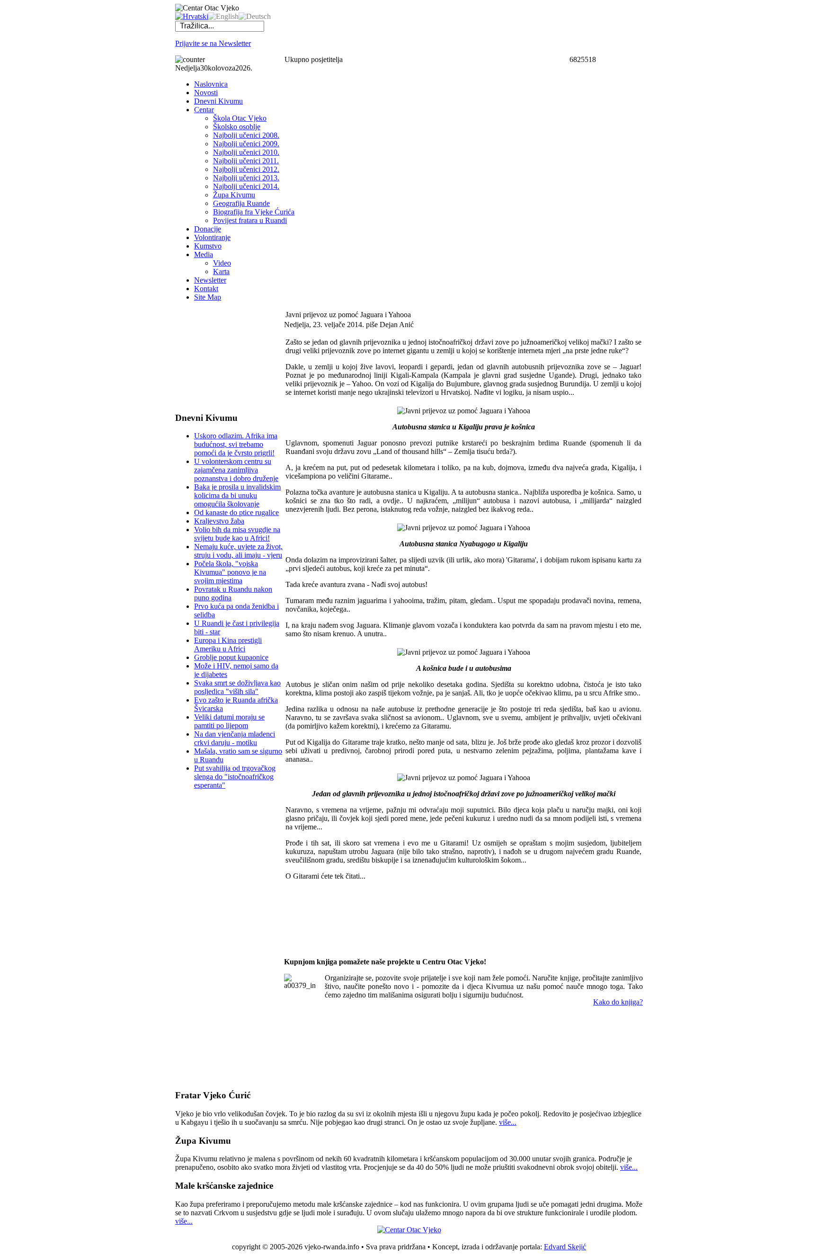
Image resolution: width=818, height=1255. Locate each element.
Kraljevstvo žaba (219, 521)
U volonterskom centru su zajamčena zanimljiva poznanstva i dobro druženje (236, 469)
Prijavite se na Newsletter (213, 43)
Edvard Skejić (565, 1247)
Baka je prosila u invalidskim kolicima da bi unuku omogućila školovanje (237, 495)
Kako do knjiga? (618, 1002)
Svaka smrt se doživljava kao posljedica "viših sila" (237, 687)
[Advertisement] (222, 356)
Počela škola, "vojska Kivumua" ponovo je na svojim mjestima (230, 572)
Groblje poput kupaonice (231, 657)
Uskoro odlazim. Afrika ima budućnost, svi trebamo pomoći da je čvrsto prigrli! (235, 444)
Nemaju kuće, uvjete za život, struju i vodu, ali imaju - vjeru (238, 551)
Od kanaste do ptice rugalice (236, 512)
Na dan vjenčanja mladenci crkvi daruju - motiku (234, 738)
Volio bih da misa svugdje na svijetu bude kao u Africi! (237, 533)
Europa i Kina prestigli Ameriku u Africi (228, 644)
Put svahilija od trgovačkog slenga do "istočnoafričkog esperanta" (235, 776)
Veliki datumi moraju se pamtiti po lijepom (229, 721)
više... (507, 1122)
